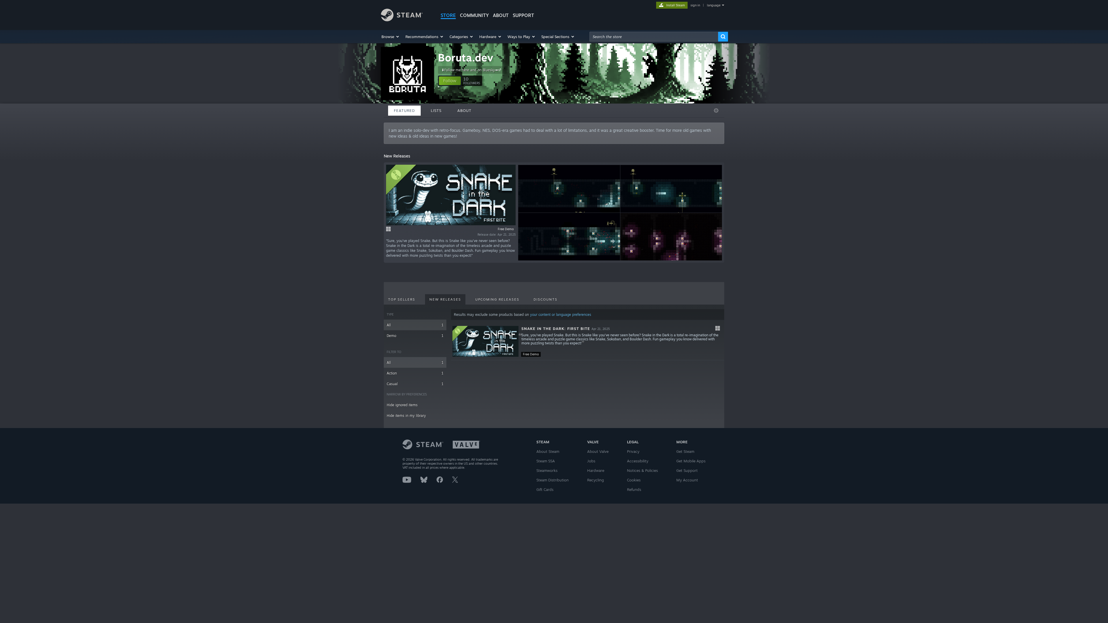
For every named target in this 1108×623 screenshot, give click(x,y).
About (501, 15)
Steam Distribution (552, 480)
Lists (436, 110)
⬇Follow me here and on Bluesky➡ (469, 70)
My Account (687, 480)
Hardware (595, 470)
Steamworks (546, 470)
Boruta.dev (465, 57)
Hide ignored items (402, 405)
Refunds (634, 489)
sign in (695, 5)
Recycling (595, 480)
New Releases (445, 299)
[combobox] (653, 37)
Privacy (633, 451)
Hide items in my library (406, 415)
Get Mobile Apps (690, 461)
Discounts (545, 299)
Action (415, 373)
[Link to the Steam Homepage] (402, 19)
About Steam (547, 451)
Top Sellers (401, 299)
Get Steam (685, 451)
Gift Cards (544, 489)
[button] (391, 36)
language (713, 5)
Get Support (687, 470)
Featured (404, 110)
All (415, 325)
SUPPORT (523, 15)
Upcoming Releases (497, 299)
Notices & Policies (642, 470)
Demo (415, 335)
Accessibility (637, 461)
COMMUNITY (474, 15)
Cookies (634, 480)
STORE (448, 15)
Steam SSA (545, 461)
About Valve (598, 451)
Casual (415, 384)
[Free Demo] (485, 341)
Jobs (591, 461)
